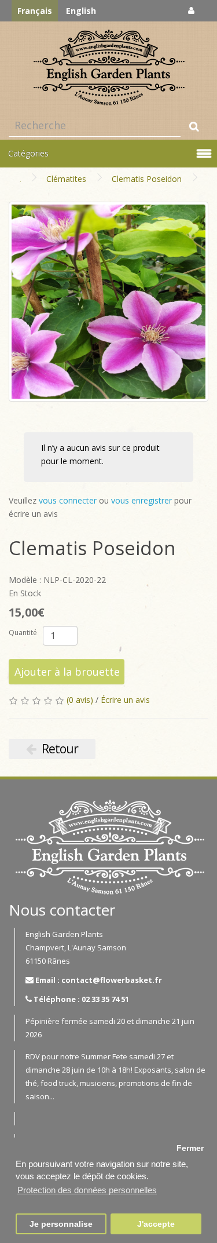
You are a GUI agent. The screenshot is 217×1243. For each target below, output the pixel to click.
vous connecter (68, 500)
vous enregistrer (141, 500)
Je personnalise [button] (61, 1224)
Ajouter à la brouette (67, 672)
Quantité (23, 632)
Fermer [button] (190, 1148)
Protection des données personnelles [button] (87, 1190)
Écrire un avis (125, 699)
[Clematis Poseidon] (108, 302)
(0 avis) (80, 699)
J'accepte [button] (156, 1224)
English (81, 10)
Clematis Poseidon (147, 178)
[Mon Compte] (191, 10)
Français (34, 10)
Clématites (66, 178)
